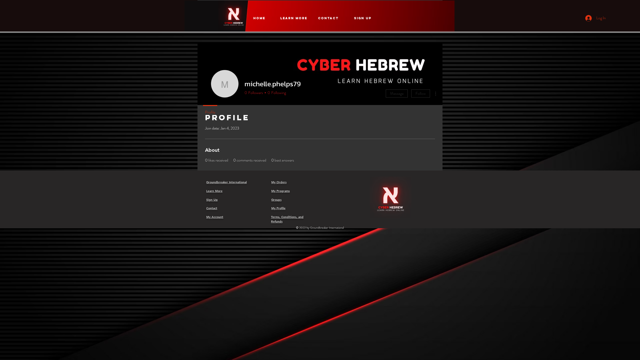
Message (397, 93)
